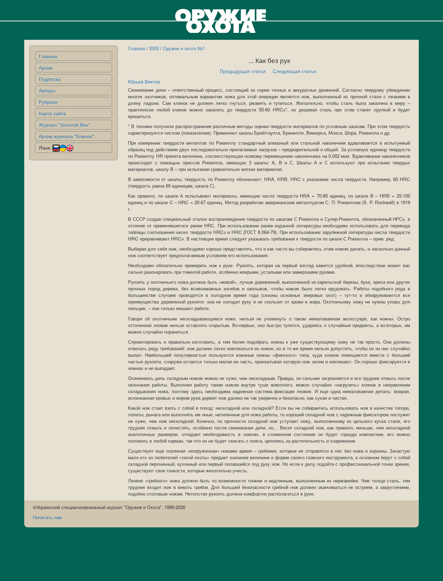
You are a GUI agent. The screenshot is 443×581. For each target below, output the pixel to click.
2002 (154, 48)
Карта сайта (52, 113)
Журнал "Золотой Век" (64, 124)
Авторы (47, 90)
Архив (45, 67)
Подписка (50, 78)
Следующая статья (294, 70)
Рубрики (48, 101)
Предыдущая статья (243, 70)
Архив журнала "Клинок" (66, 136)
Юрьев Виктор (144, 81)
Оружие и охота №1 (184, 48)
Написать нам (47, 517)
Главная (48, 56)
